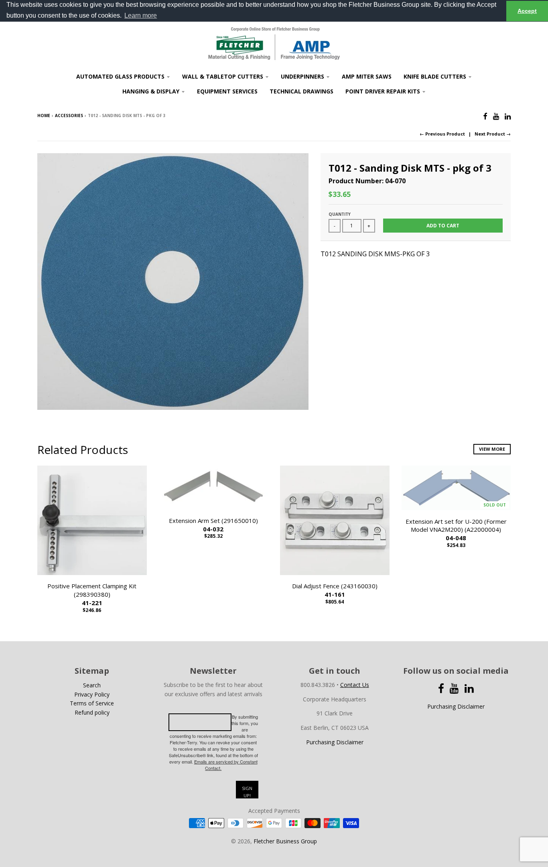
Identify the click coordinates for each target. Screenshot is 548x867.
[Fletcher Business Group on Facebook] (485, 116)
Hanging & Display (150, 91)
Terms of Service (92, 703)
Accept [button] (527, 11)
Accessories (69, 115)
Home (43, 115)
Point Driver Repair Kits (382, 91)
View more (492, 449)
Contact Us (354, 685)
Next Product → (493, 134)
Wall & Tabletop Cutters (222, 76)
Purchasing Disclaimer (334, 742)
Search (92, 685)
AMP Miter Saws (367, 76)
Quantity (340, 214)
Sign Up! (247, 791)
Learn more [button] (140, 15)
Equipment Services (227, 91)
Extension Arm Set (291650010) (213, 525)
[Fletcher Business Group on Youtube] (496, 116)
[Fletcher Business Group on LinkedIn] (508, 116)
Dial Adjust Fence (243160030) (335, 590)
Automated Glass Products (120, 76)
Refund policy (92, 712)
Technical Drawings (301, 91)
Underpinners (302, 76)
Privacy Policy (92, 694)
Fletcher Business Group (285, 841)
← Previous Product (442, 134)
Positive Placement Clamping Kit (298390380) (91, 594)
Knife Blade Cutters (435, 76)
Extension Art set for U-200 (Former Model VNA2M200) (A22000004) (456, 529)
